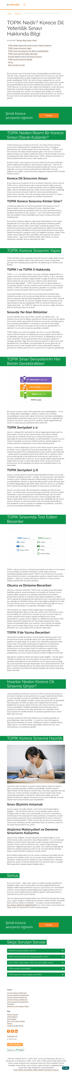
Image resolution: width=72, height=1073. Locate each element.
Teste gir (48, 116)
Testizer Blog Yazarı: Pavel (26, 40)
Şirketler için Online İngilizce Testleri (18, 1006)
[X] (12, 1031)
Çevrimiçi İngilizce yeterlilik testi (17, 993)
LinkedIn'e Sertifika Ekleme (15, 1026)
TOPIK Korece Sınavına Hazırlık (20, 60)
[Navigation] (24, 4)
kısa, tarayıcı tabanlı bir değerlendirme (22, 905)
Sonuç (10, 62)
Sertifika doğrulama (15, 1044)
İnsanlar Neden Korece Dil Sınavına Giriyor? (25, 57)
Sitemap (9, 1023)
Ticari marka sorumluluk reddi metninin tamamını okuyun (36, 1070)
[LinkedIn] (16, 1031)
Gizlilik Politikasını (12, 1017)
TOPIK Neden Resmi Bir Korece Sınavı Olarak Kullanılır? (30, 46)
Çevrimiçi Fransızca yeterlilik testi (17, 999)
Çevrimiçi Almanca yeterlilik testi (17, 997)
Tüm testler (10, 1004)
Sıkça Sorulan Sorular (16, 65)
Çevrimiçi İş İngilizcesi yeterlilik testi (18, 995)
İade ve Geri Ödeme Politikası (16, 1021)
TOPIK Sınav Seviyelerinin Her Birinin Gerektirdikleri (28, 51)
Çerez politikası (11, 1019)
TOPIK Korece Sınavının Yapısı (19, 48)
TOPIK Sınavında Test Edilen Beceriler (23, 54)
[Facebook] (8, 1031)
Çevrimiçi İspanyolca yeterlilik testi (17, 1002)
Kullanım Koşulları (12, 1014)
